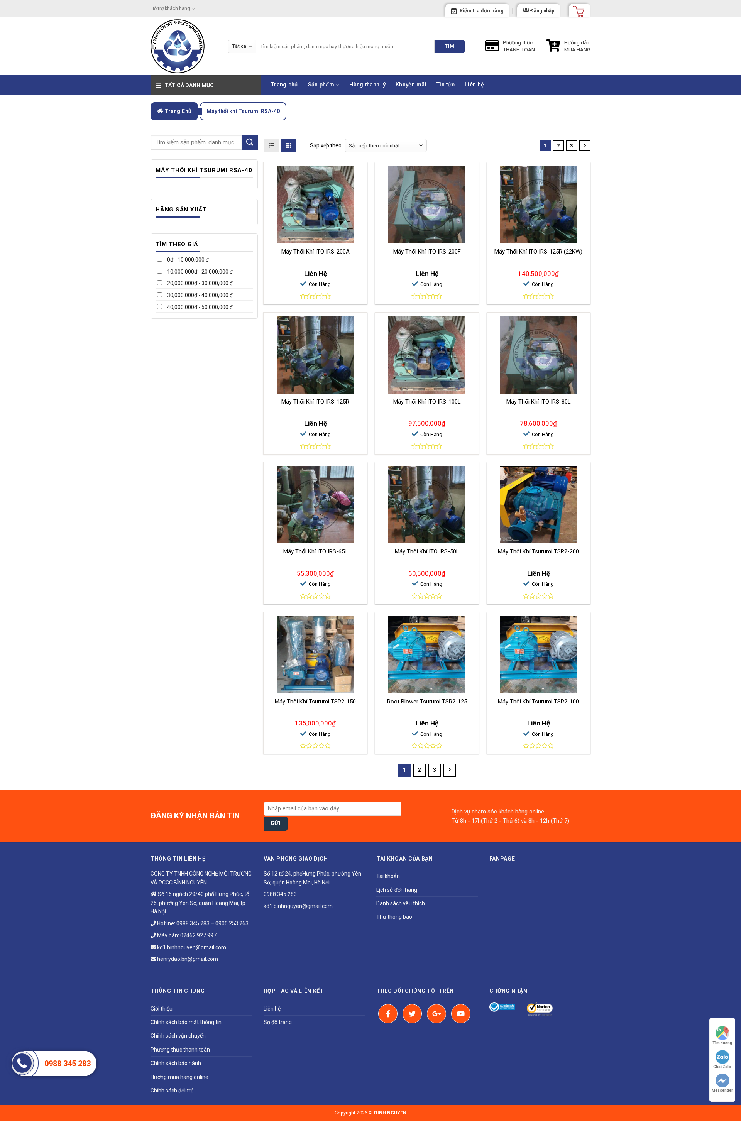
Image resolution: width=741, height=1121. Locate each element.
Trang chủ (284, 84)
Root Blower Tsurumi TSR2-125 (427, 701)
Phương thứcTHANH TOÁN (519, 45)
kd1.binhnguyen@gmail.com (191, 947)
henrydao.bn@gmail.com (187, 959)
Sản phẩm (321, 84)
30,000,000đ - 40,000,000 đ (199, 295)
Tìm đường (722, 1043)
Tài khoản (388, 876)
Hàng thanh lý (367, 84)
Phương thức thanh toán (180, 1050)
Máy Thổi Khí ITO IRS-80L (538, 401)
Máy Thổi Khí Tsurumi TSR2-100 (538, 701)
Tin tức (445, 84)
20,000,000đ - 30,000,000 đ (199, 283)
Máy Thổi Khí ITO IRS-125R (315, 401)
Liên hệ (474, 84)
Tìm (449, 46)
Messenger (722, 1090)
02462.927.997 (198, 935)
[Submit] (249, 142)
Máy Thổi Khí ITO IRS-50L (427, 551)
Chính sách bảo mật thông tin (186, 1022)
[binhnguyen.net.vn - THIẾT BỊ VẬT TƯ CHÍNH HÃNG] (183, 46)
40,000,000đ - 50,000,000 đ (199, 307)
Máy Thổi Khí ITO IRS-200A (315, 251)
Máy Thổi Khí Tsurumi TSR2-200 (538, 551)
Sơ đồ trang (278, 1022)
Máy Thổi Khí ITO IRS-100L (427, 401)
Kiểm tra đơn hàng (482, 11)
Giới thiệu (162, 1009)
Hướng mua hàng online (179, 1077)
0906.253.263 (232, 923)
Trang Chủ (177, 111)
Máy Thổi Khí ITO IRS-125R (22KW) (538, 251)
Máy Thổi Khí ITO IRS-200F (427, 251)
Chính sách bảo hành (176, 1063)
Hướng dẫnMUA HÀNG (577, 45)
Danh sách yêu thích (400, 903)
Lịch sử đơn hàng (396, 890)
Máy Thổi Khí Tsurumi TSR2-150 (315, 701)
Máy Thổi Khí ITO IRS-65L (315, 551)
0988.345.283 (193, 923)
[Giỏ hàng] (576, 9)
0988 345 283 (67, 1063)
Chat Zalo (722, 1067)
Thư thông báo (394, 917)
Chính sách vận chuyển (178, 1036)
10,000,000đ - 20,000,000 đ (199, 272)
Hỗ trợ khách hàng (170, 8)
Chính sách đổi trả (172, 1090)
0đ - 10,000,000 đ (187, 260)
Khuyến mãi (411, 84)
